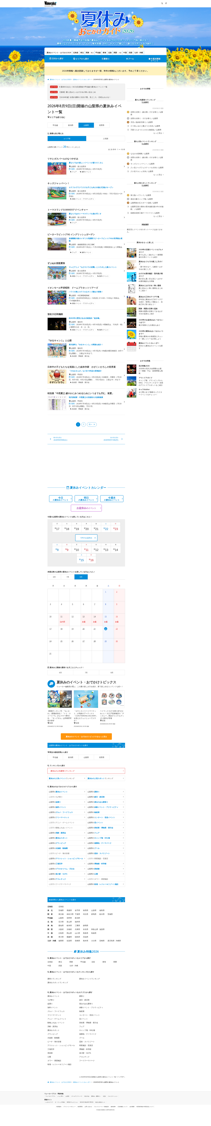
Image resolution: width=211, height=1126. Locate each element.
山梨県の (58, 791)
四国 (130, 52)
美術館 (50, 1053)
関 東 (50, 914)
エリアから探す (82, 58)
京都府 (69, 929)
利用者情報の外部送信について (145, 1106)
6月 (60, 672)
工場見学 (50, 1049)
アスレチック (84, 1057)
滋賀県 (102, 929)
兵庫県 (77, 929)
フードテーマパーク (87, 1060)
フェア (81, 1026)
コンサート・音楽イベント (89, 1015)
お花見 (67, 1096)
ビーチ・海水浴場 (54, 1041)
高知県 (85, 937)
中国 (125, 52)
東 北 (50, 910)
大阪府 (61, 929)
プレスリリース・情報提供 (101, 1106)
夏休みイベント (53, 996)
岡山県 (69, 933)
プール (131, 58)
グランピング (52, 1034)
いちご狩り (60, 1096)
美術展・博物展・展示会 (88, 1022)
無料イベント (52, 1007)
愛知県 (61, 925)
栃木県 (102, 914)
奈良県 (85, 929)
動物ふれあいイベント (56, 1022)
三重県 (77, 925)
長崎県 (77, 940)
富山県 (69, 922)
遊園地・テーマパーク (87, 1034)
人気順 (105, 138)
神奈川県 (70, 914)
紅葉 (104, 1096)
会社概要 (132, 1106)
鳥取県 (85, 933)
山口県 (77, 933)
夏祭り (107, 58)
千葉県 (77, 914)
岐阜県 (69, 925)
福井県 (77, 922)
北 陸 (50, 922)
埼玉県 (85, 914)
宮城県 (61, 910)
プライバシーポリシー (69, 1106)
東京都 (61, 914)
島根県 (93, 933)
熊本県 (85, 940)
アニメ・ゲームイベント (56, 1019)
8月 (112, 672)
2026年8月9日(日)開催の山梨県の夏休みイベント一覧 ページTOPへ (102, 1077)
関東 (87, 52)
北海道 (75, 52)
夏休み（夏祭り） (96, 1096)
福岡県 (61, 940)
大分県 (93, 940)
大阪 (120, 53)
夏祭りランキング (54, 979)
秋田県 (85, 910)
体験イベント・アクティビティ (91, 1007)
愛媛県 (69, 937)
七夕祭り (50, 1000)
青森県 (69, 910)
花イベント (83, 1019)
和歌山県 (94, 929)
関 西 (50, 929)
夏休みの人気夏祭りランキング (62, 771)
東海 (104, 52)
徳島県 (77, 937)
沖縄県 (118, 940)
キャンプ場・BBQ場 (87, 1030)
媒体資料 (113, 1106)
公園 (49, 1057)
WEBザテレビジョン (72, 1102)
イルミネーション (112, 1096)
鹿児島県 (111, 940)
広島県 (61, 933)
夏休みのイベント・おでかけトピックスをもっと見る (86, 736)
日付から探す (58, 58)
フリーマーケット (54, 1015)
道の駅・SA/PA (85, 1053)
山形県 (93, 910)
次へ (90, 424)
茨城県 (110, 914)
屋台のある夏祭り (86, 1003)
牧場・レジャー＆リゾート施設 (59, 1064)
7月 (86, 672)
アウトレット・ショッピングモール (61, 1045)
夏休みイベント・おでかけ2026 (59, 52)
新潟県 (70, 125)
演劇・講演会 (52, 1026)
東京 (92, 53)
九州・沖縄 (138, 52)
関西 (115, 52)
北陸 (110, 52)
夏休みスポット (53, 1030)
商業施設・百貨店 (86, 1045)
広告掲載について (122, 1106)
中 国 (50, 933)
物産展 (81, 1011)
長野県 (101, 125)
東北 (82, 52)
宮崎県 (102, 940)
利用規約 (58, 1106)
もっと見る (157, 133)
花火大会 (86, 1096)
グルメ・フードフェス (56, 1011)
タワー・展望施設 (54, 1060)
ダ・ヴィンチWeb (60, 1102)
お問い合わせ (88, 1106)
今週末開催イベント (156, 59)
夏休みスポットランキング (57, 982)
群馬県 (93, 914)
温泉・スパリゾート (87, 1041)
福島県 (102, 910)
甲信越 (98, 52)
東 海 (50, 925)
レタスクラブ (49, 1102)
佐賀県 (69, 940)
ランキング (61, 778)
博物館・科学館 (85, 1049)
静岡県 (85, 925)
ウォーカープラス (50, 1096)
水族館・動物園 (53, 1038)
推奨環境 (80, 1106)
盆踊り (50, 1003)
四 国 (50, 937)
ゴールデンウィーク (76, 1096)
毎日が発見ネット (100, 1102)
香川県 (61, 937)
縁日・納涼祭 (84, 1000)
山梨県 (86, 757)
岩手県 (77, 910)
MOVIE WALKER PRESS (86, 1102)
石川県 (61, 922)
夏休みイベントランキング (89, 979)
